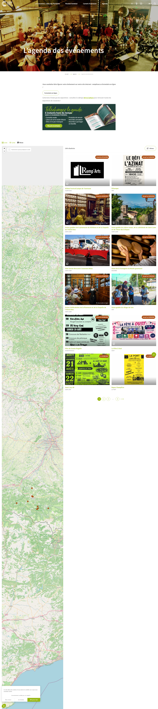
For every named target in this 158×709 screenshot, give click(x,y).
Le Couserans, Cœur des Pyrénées (47, 4)
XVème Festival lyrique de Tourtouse (78, 188)
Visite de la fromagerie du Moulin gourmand (127, 268)
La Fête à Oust (117, 348)
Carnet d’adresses (90, 4)
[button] (32, 488)
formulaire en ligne (50, 93)
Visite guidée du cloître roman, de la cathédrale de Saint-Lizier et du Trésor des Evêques (134, 228)
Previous (67, 170)
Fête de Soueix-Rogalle (73, 348)
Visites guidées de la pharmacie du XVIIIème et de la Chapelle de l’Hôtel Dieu (87, 228)
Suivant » (122, 399)
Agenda (105, 4)
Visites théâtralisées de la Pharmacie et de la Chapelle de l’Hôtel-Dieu (85, 308)
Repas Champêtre (118, 387)
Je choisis (21, 699)
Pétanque (115, 188)
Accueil (66, 74)
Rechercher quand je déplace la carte (20, 149)
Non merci (8, 699)
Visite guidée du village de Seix (123, 307)
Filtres (151, 148)
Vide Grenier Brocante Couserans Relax (79, 268)
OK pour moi (34, 699)
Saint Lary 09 (69, 387)
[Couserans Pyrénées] (7, 3)
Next (107, 170)
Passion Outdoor (71, 4)
